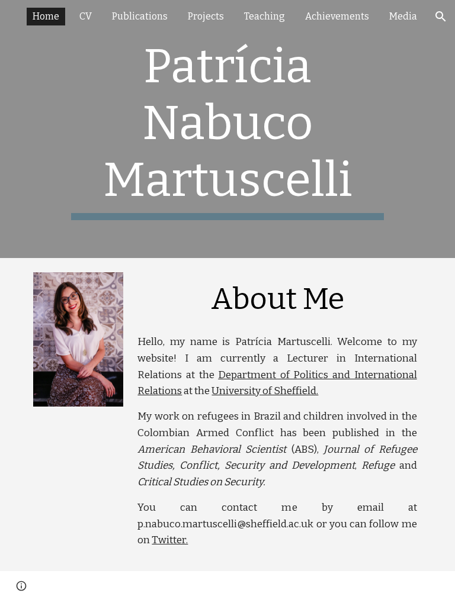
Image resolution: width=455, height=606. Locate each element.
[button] (441, 16)
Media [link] (403, 16)
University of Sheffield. (265, 391)
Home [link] (46, 16)
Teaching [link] (264, 16)
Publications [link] (140, 16)
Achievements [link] (337, 16)
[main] (227, 129)
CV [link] (85, 16)
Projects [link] (206, 16)
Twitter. (170, 540)
